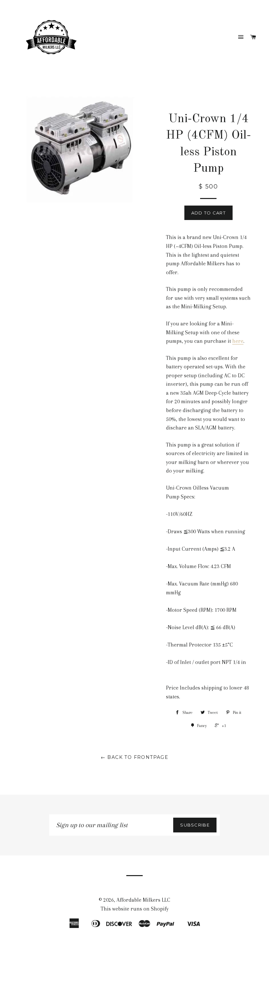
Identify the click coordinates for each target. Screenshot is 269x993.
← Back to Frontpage (135, 757)
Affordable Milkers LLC (143, 900)
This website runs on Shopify (135, 909)
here (237, 341)
